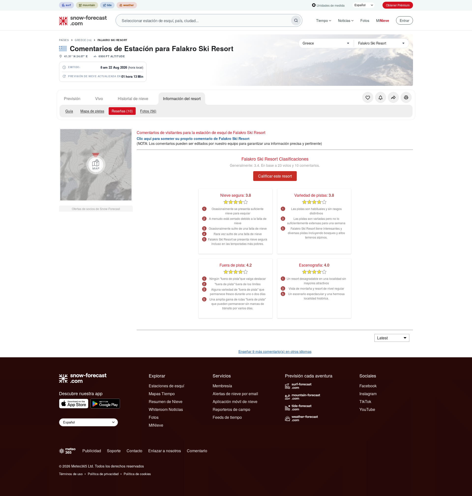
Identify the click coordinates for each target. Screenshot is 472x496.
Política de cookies (137, 473)
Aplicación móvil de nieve (235, 401)
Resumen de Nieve (165, 401)
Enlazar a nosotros (164, 450)
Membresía (222, 386)
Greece (83, 40)
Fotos (364, 20)
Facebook (368, 386)
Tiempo (322, 20)
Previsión (72, 98)
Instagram (368, 393)
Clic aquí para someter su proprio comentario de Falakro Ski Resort (193, 138)
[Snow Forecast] (81, 20)
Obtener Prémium (398, 5)
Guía (69, 110)
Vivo (99, 98)
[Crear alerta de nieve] (380, 97)
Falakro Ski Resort (112, 40)
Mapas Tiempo (162, 393)
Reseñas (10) (122, 110)
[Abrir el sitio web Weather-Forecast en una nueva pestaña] (127, 5)
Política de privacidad (103, 473)
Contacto (134, 450)
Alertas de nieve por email (235, 393)
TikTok (365, 401)
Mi (382, 20)
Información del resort (182, 98)
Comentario (197, 450)
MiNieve (156, 425)
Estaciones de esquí (166, 386)
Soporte (114, 450)
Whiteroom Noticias (166, 409)
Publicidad (91, 450)
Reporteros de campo (231, 409)
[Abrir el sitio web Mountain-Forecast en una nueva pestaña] (87, 5)
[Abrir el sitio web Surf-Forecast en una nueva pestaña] (66, 5)
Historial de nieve (133, 98)
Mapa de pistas (92, 110)
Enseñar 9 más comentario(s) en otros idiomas (274, 351)
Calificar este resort (275, 176)
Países (64, 40)
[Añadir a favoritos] (367, 97)
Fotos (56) (148, 110)
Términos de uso (71, 473)
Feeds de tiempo (227, 417)
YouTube (367, 409)
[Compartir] (393, 97)
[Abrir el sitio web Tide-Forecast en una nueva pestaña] (107, 5)
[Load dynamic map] (95, 164)
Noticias (344, 20)
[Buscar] (296, 20)
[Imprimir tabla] (406, 97)
